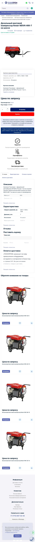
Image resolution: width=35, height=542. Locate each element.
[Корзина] (32, 3)
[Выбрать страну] (31, 8)
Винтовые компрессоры (7, 17)
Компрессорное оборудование (13, 15)
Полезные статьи (17, 508)
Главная (2, 15)
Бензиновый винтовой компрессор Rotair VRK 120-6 (15, 315)
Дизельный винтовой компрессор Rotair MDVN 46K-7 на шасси (16, 19)
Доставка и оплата (17, 482)
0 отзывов (10, 30)
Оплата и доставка (7, 177)
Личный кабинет (17, 493)
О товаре (4, 174)
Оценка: (5, 242)
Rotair (12, 102)
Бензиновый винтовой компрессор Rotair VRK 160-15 (16, 412)
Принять (17, 536)
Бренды (17, 504)
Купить (17, 114)
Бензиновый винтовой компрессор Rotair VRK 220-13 (16, 364)
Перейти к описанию (8, 92)
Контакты (17, 486)
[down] (7, 111)
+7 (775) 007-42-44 (17, 516)
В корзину (22, 109)
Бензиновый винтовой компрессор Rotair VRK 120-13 (16, 460)
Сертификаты (17, 506)
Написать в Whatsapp (18, 519)
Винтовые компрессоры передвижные (23, 17)
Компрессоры (24, 15)
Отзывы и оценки (27, 174)
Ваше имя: (7, 235)
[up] (7, 109)
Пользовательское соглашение (17, 497)
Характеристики (14, 174)
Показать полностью (9, 203)
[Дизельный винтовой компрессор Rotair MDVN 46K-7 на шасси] (17, 51)
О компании (17, 484)
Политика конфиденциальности (17, 495)
